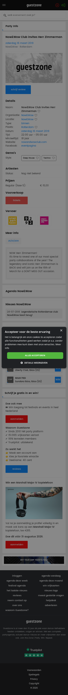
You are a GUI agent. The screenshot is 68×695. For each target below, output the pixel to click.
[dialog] (34, 347)
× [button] (61, 330)
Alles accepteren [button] (35, 355)
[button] (34, 362)
